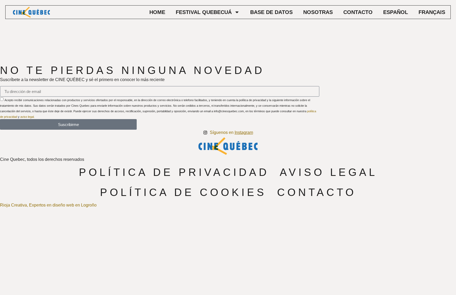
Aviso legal (328, 172)
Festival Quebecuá (204, 12)
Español (395, 12)
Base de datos (271, 12)
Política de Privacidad (174, 172)
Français (432, 12)
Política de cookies (183, 192)
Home (157, 12)
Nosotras (318, 12)
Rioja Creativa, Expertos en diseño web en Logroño (48, 205)
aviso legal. (27, 116)
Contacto (358, 12)
